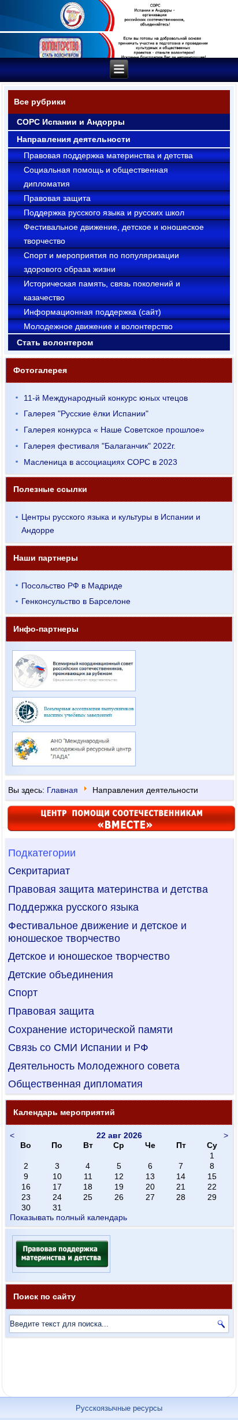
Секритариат (39, 871)
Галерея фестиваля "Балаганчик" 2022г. (100, 445)
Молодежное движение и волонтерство (98, 326)
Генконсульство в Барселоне (76, 601)
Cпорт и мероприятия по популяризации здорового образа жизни (101, 262)
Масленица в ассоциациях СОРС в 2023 (100, 462)
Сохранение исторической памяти (90, 1029)
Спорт (23, 992)
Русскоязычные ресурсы (119, 1408)
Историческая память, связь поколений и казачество (102, 290)
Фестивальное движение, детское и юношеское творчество (114, 233)
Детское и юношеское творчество (89, 956)
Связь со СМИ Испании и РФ (78, 1047)
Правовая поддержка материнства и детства (108, 155)
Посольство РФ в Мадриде (71, 585)
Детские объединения (60, 975)
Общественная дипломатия (75, 1084)
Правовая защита (57, 198)
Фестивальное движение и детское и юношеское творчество (97, 932)
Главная (62, 790)
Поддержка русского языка (73, 907)
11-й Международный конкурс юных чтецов (106, 397)
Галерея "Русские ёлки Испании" (86, 413)
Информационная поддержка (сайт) (92, 311)
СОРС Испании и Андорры (71, 121)
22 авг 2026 (119, 1135)
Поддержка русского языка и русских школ (104, 212)
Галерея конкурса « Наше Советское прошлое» (114, 429)
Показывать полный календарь (68, 1217)
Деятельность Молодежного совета (94, 1066)
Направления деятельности (74, 139)
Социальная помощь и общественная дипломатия (96, 176)
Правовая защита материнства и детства (108, 889)
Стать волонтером (55, 342)
